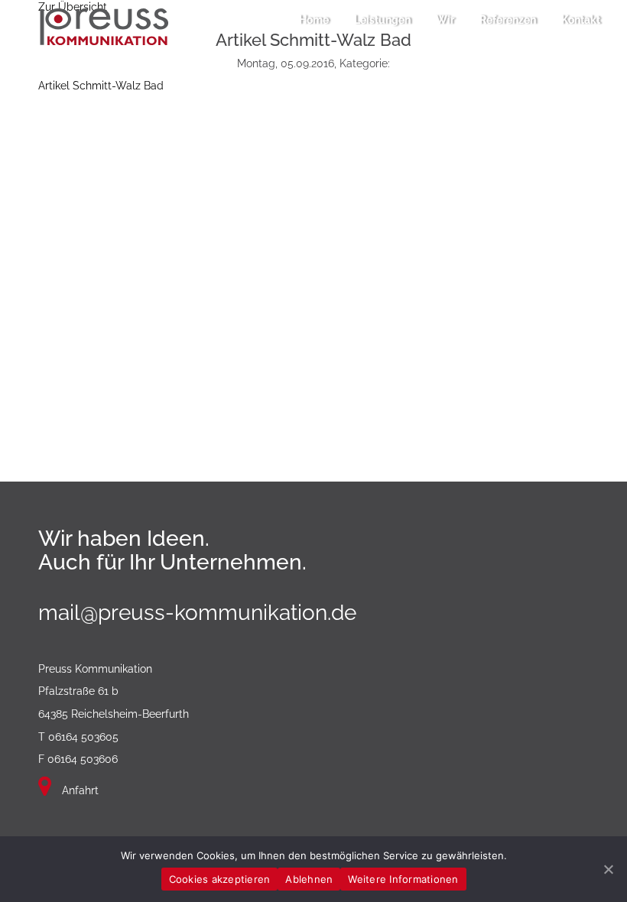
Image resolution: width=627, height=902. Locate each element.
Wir (445, 20)
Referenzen (507, 20)
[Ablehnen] (608, 869)
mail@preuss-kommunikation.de (197, 612)
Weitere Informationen (403, 879)
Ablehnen (309, 879)
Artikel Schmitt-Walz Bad (101, 85)
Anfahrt (79, 790)
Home (314, 20)
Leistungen (382, 20)
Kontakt (580, 20)
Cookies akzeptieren (220, 879)
